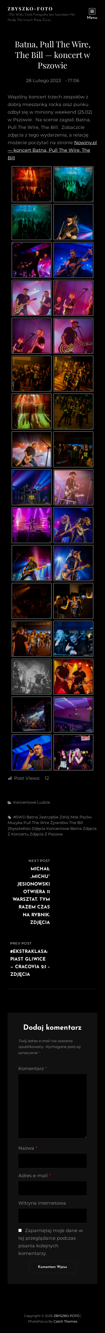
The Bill (76, 822)
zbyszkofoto (19, 828)
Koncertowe (24, 802)
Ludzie (43, 802)
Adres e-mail (34, 1175)
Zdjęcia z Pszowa (46, 834)
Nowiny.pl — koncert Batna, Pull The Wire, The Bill (52, 150)
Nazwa (27, 1148)
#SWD (19, 817)
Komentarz (32, 1068)
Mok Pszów (81, 817)
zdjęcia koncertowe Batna (57, 828)
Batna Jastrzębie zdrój (48, 817)
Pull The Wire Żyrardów (45, 822)
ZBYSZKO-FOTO (30, 9)
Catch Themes (65, 1321)
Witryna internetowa (42, 1203)
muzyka (15, 822)
